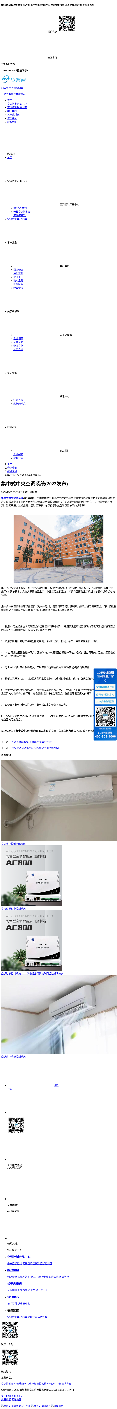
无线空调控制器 (21, 211)
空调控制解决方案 (17, 107)
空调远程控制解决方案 (59, 1383)
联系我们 (12, 122)
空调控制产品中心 (17, 104)
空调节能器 (20, 1383)
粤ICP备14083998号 (11, 1396)
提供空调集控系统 (36, 1383)
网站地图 (16, 1399)
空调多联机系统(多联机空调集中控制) (32, 742)
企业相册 (18, 338)
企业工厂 (18, 277)
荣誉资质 (18, 342)
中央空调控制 (20, 208)
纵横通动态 (19, 403)
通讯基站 (18, 273)
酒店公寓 (18, 269)
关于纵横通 (13, 114)
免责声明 (6, 1399)
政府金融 (18, 280)
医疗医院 (18, 284)
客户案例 (12, 111)
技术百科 (18, 400)
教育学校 (18, 288)
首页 (9, 100)
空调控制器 (19, 215)
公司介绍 (18, 349)
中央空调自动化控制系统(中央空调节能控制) (35, 748)
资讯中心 (12, 118)
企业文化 (18, 346)
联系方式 (18, 458)
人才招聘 (18, 454)
